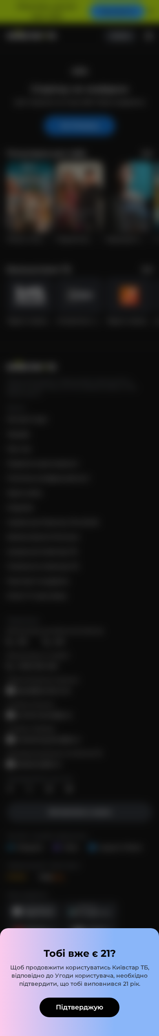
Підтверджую (79, 1007)
